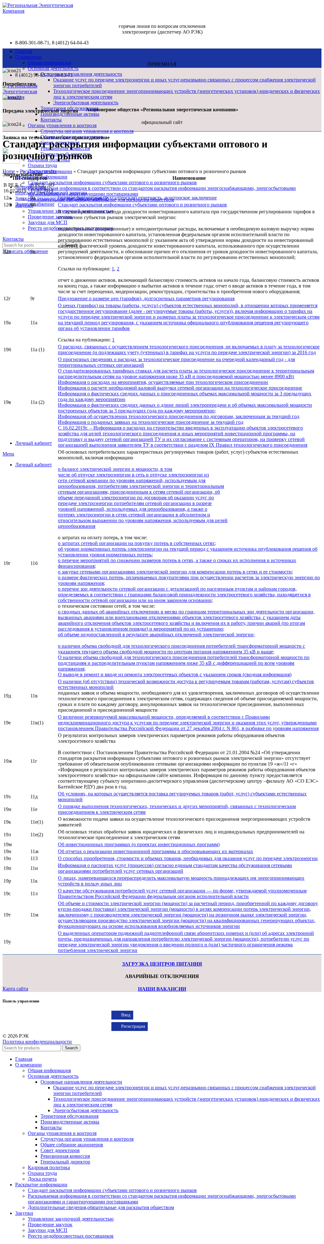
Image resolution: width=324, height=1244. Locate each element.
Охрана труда (42, 165)
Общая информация (49, 62)
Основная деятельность (53, 68)
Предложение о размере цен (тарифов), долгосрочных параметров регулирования (146, 298)
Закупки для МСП (47, 222)
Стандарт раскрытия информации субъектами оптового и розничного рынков (112, 182)
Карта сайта (15, 988)
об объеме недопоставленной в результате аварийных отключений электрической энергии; (156, 634)
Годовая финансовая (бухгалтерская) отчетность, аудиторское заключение (137, 197)
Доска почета (42, 1179)
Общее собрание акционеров (71, 1144)
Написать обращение (25, 251)
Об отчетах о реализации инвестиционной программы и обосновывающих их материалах (155, 851)
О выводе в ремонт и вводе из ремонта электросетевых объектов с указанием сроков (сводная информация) (174, 674)
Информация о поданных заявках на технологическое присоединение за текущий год (150, 422)
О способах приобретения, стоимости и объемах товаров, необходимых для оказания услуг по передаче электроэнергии (188, 858)
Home (9, 171)
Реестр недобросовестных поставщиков (71, 1236)
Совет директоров (60, 1150)
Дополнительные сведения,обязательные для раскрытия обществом (101, 1207)
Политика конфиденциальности (37, 1041)
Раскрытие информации (46, 171)
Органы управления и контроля (62, 125)
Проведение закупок (50, 216)
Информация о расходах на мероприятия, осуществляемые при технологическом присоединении (163, 382)
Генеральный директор (65, 1161)
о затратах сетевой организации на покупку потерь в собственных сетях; (137, 543)
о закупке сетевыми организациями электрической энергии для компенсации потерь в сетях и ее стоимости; (175, 571)
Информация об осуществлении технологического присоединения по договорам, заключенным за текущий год (178, 416)
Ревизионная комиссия (65, 1156)
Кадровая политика (49, 1167)
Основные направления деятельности (81, 74)
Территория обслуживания (69, 1116)
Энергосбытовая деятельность (85, 102)
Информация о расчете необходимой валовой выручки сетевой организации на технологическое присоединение (180, 388)
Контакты (51, 119)
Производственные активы (69, 1121)
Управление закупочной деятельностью (71, 1218)
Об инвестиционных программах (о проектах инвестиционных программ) (139, 844)
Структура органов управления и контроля (87, 131)
